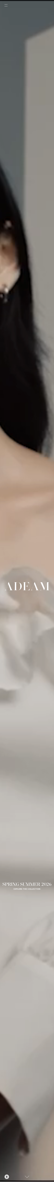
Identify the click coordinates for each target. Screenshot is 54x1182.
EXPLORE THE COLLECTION (27, 889)
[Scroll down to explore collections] (27, 1177)
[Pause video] (6, 1177)
